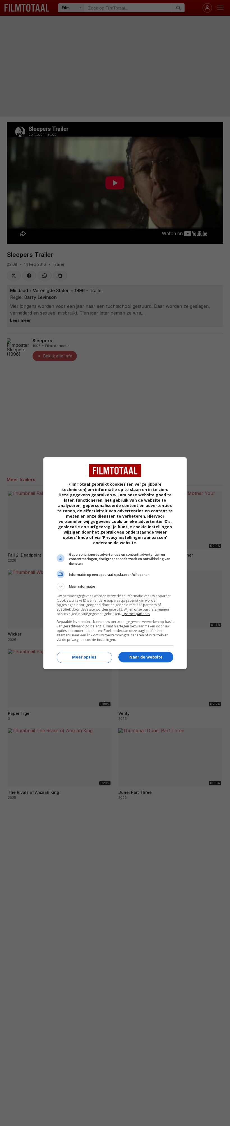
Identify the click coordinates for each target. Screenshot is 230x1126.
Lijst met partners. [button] (136, 613)
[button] (115, 586)
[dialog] (115, 563)
